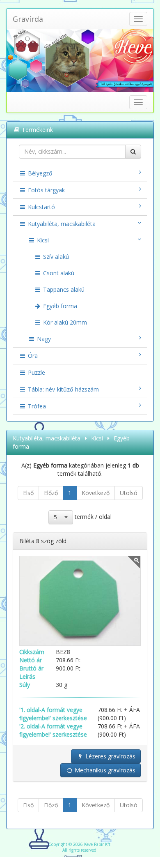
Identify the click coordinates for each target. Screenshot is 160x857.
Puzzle (35, 372)
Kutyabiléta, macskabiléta (61, 224)
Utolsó (128, 493)
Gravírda (28, 19)
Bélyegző (39, 173)
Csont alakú (57, 273)
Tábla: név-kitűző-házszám (62, 389)
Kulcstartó (40, 207)
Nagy (43, 339)
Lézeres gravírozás (109, 756)
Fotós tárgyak (45, 190)
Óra (32, 355)
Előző (51, 493)
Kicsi (42, 240)
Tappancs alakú (63, 289)
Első (28, 493)
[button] (60, 517)
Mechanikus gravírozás (104, 770)
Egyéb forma (59, 306)
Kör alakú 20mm (64, 322)
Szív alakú (55, 256)
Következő (96, 493)
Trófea (36, 406)
